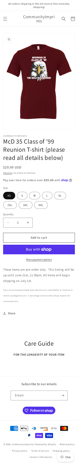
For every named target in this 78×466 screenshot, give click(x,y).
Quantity (8, 214)
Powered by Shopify (45, 444)
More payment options (39, 259)
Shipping (7, 173)
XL (60, 195)
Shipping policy (61, 450)
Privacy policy (19, 450)
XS (9, 195)
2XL (9, 205)
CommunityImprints (23, 444)
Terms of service (40, 450)
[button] (5, 18)
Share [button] (12, 313)
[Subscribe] (62, 395)
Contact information (41, 457)
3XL (25, 205)
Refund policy (67, 444)
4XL (40, 205)
